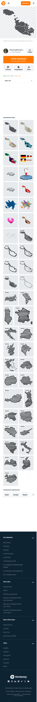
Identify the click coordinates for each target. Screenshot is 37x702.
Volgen (30, 52)
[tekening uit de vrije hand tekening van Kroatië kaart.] (10, 523)
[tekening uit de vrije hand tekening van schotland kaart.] (10, 554)
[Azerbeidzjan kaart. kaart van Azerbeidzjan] (10, 281)
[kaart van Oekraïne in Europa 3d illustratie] (10, 219)
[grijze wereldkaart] (10, 343)
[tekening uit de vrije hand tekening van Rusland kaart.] (10, 467)
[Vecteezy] (3, 3)
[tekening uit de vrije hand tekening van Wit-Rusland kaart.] (10, 539)
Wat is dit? (18, 76)
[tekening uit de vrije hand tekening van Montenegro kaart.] (10, 570)
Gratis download (18, 59)
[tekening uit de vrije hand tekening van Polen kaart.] (10, 688)
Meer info (8, 79)
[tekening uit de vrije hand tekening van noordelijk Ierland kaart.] (10, 601)
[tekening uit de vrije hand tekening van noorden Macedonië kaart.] (10, 617)
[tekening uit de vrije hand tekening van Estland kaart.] (21, 668)
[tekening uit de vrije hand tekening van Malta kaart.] (10, 358)
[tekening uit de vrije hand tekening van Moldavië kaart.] (10, 483)
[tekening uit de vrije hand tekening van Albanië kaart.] (24, 485)
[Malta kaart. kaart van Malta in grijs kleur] (10, 126)
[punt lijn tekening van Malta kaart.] (10, 452)
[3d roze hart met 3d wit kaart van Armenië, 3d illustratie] (10, 312)
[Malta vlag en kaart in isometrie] (10, 234)
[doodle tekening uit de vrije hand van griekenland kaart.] (10, 586)
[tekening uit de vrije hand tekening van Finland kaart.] (8, 671)
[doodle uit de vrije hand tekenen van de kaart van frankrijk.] (13, 506)
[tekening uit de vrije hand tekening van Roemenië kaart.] (10, 632)
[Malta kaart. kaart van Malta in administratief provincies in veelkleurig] (10, 157)
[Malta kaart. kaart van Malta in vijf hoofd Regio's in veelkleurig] (10, 141)
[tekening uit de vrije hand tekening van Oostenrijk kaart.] (13, 650)
